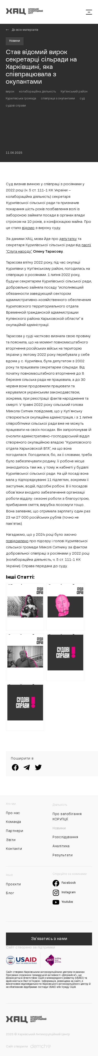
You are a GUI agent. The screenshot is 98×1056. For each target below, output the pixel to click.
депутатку (68, 239)
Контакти (14, 849)
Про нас (13, 813)
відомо (28, 228)
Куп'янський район (74, 91)
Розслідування (65, 837)
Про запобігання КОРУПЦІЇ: (67, 816)
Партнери (14, 831)
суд (82, 98)
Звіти (11, 840)
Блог (10, 893)
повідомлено (17, 541)
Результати (63, 855)
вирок (10, 91)
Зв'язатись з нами (49, 939)
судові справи (16, 105)
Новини (14, 41)
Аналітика (61, 846)
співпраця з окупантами (58, 98)
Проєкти (13, 884)
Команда (13, 822)
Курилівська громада (21, 98)
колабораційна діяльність (37, 91)
